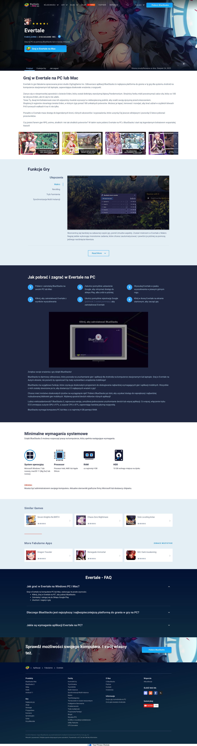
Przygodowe (30, 710)
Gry (63, 5)
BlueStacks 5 (30, 684)
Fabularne (30, 37)
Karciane (29, 713)
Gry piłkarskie (30, 721)
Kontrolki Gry (72, 681)
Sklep (87, 5)
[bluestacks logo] (31, 5)
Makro (70, 695)
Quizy (27, 718)
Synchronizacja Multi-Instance (78, 692)
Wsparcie (114, 5)
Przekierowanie (73, 706)
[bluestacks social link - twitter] (160, 693)
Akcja (27, 705)
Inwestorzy (109, 690)
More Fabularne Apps (38, 543)
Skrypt (70, 714)
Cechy (70, 678)
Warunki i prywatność (32, 737)
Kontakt (108, 687)
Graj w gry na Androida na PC (116, 699)
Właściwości (50, 5)
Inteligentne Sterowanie (76, 703)
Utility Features (73, 723)
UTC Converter (73, 725)
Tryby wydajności (74, 709)
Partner (102, 5)
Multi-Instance (73, 690)
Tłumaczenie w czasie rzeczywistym (80, 701)
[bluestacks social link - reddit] (150, 693)
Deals (27, 690)
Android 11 (29, 692)
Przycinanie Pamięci (75, 712)
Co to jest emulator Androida (115, 702)
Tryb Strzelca (72, 684)
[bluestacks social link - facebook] (155, 693)
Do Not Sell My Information (89, 737)
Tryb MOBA (72, 687)
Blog (72, 5)
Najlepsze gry (30, 702)
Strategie (29, 707)
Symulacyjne (30, 716)
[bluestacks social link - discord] (145, 693)
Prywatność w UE (74, 737)
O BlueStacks (110, 681)
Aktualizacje (148, 681)
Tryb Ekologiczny (73, 698)
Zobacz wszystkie (163, 543)
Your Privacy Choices (101, 745)
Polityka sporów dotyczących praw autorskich (54, 737)
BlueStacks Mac (31, 681)
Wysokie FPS (72, 717)
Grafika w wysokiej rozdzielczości (79, 720)
